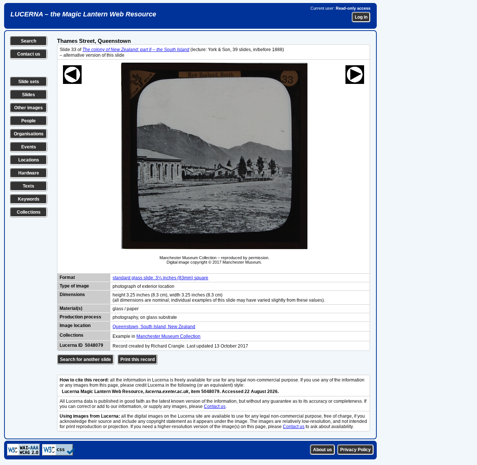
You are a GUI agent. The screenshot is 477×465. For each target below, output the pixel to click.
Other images (28, 107)
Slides (28, 94)
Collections (29, 212)
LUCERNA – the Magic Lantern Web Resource (83, 14)
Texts (28, 186)
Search (28, 41)
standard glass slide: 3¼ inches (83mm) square (160, 277)
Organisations (29, 133)
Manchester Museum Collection (168, 336)
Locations (28, 160)
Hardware (28, 173)
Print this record (137, 359)
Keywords (29, 199)
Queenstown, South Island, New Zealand (154, 326)
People (28, 120)
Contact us (28, 54)
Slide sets (28, 81)
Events (28, 147)
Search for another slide (85, 359)
